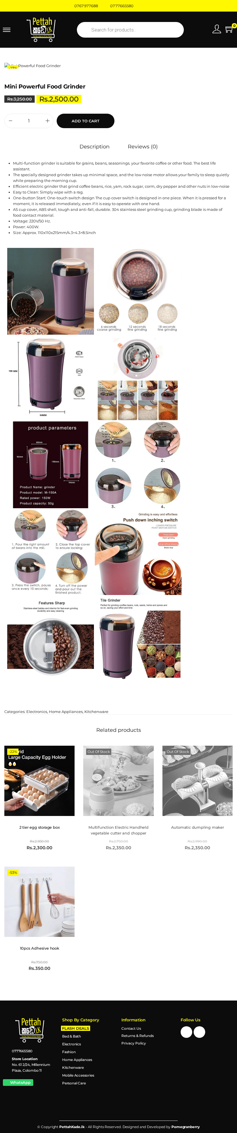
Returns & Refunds (137, 1035)
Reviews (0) (143, 147)
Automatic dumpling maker (197, 827)
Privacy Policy (133, 1043)
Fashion (69, 1052)
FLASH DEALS (75, 1028)
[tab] (94, 147)
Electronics (36, 711)
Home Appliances (66, 711)
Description (94, 147)
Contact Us (131, 1028)
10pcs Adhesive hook (39, 948)
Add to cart (85, 121)
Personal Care (74, 1083)
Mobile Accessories (78, 1075)
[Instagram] (199, 1032)
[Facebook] (186, 1032)
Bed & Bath (71, 1036)
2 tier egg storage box (39, 827)
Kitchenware (96, 711)
